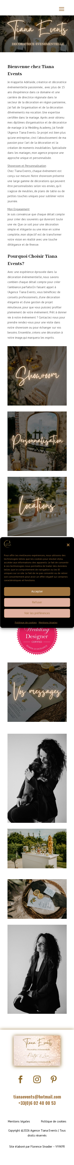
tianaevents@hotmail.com (37, 1096)
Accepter (37, 591)
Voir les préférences (37, 613)
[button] (68, 545)
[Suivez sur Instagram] (37, 1079)
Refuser (37, 602)
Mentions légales (48, 622)
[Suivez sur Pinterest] (53, 1079)
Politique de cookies (26, 622)
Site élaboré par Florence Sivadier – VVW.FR (37, 1146)
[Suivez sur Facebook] (20, 1079)
